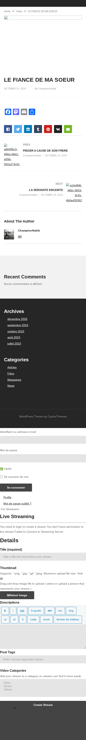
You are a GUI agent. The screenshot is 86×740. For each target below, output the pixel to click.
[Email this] (68, 129)
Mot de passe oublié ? (17, 503)
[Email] (20, 236)
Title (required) (11, 549)
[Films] (43, 682)
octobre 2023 (15, 331)
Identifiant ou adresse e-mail (18, 431)
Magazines (14, 379)
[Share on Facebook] (8, 129)
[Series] (43, 686)
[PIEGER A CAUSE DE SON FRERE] (43, 155)
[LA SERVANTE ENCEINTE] (43, 193)
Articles (12, 367)
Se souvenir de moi (16, 476)
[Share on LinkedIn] (28, 129)
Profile (7, 497)
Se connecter (16, 487)
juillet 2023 (14, 343)
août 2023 (13, 337)
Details (9, 540)
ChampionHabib (29, 230)
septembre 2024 (17, 325)
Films (10, 373)
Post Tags (7, 652)
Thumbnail (8, 568)
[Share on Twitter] (18, 129)
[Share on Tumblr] (38, 129)
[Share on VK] (58, 129)
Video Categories (13, 670)
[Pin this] (48, 129)
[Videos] (43, 689)
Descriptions (9, 602)
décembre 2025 (17, 319)
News (10, 385)
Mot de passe (8, 450)
